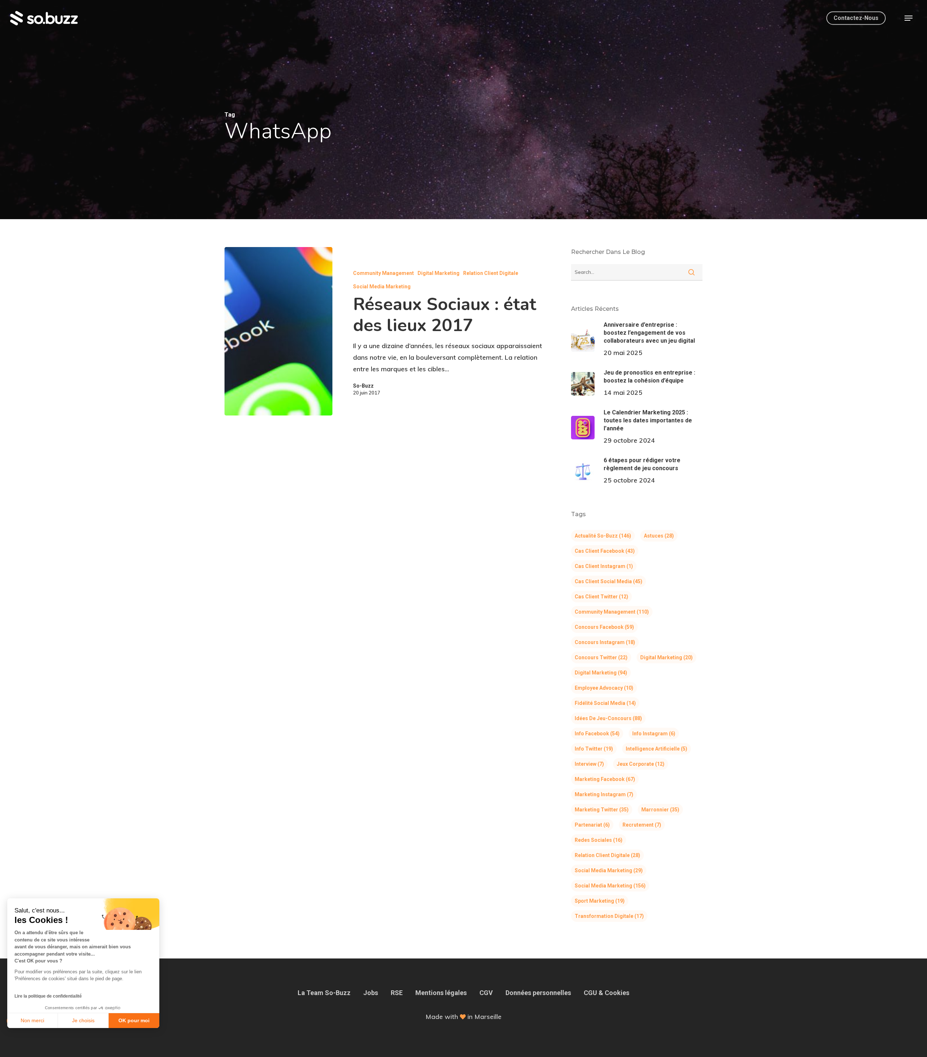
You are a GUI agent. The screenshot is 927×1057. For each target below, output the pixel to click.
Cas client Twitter (601, 596)
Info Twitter (594, 749)
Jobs (370, 993)
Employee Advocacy (604, 688)
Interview (589, 764)
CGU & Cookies (606, 993)
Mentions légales (441, 993)
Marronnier (660, 809)
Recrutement (641, 825)
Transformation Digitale (609, 916)
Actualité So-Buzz (603, 536)
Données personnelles (538, 993)
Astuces (659, 536)
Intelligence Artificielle (656, 749)
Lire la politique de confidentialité (48, 996)
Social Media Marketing (382, 286)
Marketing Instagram (604, 794)
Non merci (32, 1020)
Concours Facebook (604, 627)
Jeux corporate (640, 764)
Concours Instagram (605, 642)
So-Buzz (363, 386)
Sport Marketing (600, 901)
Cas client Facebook (605, 551)
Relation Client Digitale (490, 273)
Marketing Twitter (602, 809)
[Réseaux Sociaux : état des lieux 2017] (278, 331)
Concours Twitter (601, 657)
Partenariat (592, 825)
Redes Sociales (598, 840)
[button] (908, 18)
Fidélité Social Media (605, 703)
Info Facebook (597, 733)
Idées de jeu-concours (608, 718)
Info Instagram (653, 733)
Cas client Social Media (608, 581)
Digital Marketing (439, 273)
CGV (486, 993)
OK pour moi (134, 1020)
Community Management (383, 273)
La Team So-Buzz (324, 993)
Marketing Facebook (605, 779)
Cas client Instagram (604, 566)
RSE (397, 993)
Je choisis (83, 1020)
